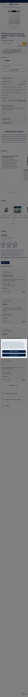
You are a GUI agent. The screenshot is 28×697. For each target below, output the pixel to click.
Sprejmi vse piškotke (14, 355)
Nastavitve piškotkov (14, 351)
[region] (14, 348)
